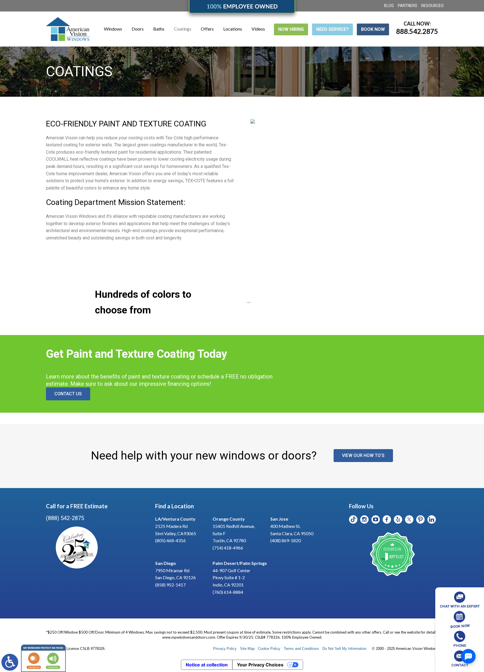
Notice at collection (207, 665)
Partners (407, 5)
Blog (389, 5)
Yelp (398, 519)
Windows (113, 28)
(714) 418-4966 (228, 547)
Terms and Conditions (301, 648)
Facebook (387, 519)
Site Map (247, 648)
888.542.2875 (417, 31)
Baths (158, 28)
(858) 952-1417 (170, 584)
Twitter (409, 519)
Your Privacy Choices (260, 665)
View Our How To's (363, 455)
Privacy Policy (225, 648)
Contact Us (68, 393)
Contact (459, 665)
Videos (258, 28)
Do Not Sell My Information (344, 648)
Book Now (373, 29)
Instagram (364, 519)
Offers (207, 28)
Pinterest (420, 519)
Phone (459, 645)
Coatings (182, 28)
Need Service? (332, 29)
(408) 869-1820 (285, 540)
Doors (138, 28)
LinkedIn (431, 519)
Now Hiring (291, 29)
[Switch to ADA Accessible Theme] (9, 662)
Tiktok (353, 519)
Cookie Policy (269, 648)
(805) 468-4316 (170, 540)
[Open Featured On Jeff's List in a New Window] (392, 554)
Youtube (375, 519)
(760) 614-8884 (228, 592)
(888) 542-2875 (65, 518)
